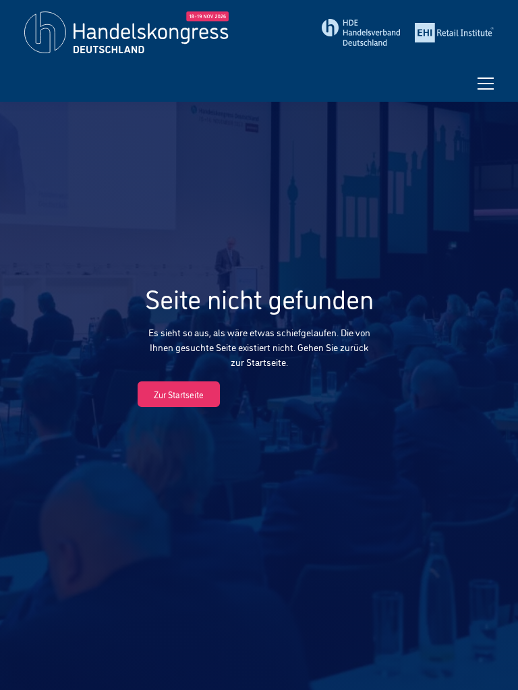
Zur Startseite (179, 394)
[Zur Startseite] (137, 32)
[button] (486, 83)
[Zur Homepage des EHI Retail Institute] (454, 33)
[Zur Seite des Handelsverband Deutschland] (361, 32)
